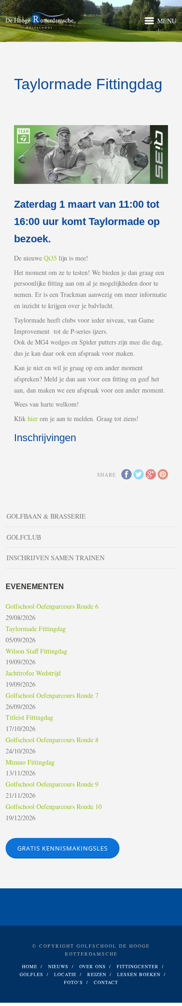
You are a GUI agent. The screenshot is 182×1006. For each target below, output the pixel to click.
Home (29, 966)
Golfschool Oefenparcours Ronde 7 (52, 695)
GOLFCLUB (24, 537)
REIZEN (96, 974)
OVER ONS (92, 966)
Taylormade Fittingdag (36, 628)
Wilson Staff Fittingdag (36, 651)
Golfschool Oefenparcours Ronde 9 (52, 784)
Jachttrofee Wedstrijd (33, 672)
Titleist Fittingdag (29, 717)
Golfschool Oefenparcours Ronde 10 (54, 806)
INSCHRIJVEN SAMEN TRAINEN (56, 557)
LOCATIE (65, 974)
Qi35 (50, 257)
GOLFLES (31, 974)
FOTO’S (73, 982)
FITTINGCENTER (138, 966)
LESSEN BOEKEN (139, 974)
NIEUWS (58, 966)
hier (33, 418)
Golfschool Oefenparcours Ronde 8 (52, 739)
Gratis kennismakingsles (62, 848)
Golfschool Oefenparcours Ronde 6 (52, 606)
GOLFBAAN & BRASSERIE (46, 516)
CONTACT (106, 982)
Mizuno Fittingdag (30, 762)
